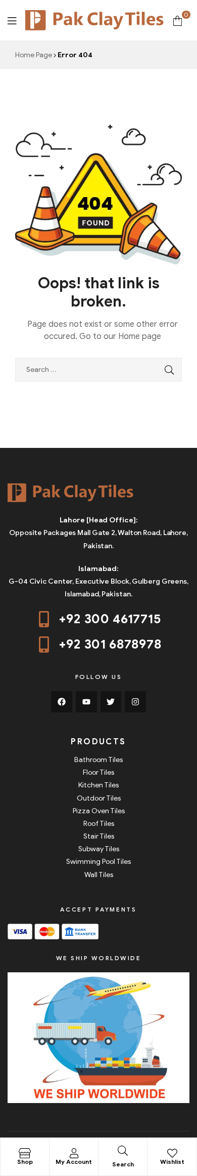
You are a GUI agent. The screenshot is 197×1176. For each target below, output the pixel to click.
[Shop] (25, 1153)
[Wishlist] (172, 1153)
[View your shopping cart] (177, 20)
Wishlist (172, 1161)
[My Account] (74, 1153)
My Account (74, 1161)
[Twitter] (111, 701)
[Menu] (12, 20)
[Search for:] (98, 369)
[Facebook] (61, 701)
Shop (25, 1161)
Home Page (33, 55)
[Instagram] (135, 701)
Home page (139, 336)
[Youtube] (86, 701)
